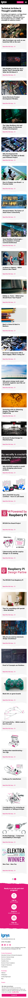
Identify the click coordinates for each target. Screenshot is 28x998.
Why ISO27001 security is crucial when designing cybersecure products (14, 468)
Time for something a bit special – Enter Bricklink (13, 609)
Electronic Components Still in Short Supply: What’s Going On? (13, 353)
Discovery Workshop (6, 959)
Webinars (3, 972)
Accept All (14, 995)
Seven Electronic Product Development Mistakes (11, 98)
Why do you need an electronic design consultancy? (13, 638)
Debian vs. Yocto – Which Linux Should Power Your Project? (13, 297)
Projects (3, 982)
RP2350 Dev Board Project (12, 523)
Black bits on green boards (12, 694)
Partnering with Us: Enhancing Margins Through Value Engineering (13, 411)
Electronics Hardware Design (7, 957)
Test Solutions (4, 966)
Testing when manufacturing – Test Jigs (13, 751)
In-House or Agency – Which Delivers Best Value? (12, 268)
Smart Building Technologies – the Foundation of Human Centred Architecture (13, 240)
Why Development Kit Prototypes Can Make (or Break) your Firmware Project (13, 155)
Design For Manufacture (6, 965)
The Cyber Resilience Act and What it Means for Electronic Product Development (12, 127)
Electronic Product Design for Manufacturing (12, 439)
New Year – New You (10, 864)
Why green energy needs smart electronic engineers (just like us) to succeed (14, 383)
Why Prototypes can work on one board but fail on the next (14, 41)
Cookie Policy (15, 992)
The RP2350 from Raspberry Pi (13, 580)
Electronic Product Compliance (8, 963)
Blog (2, 978)
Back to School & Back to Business (11, 325)
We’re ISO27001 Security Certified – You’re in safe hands (13, 496)
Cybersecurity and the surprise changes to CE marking (13, 552)
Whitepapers (4, 974)
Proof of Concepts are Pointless (13, 665)
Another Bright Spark (6, 976)
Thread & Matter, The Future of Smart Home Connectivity (13, 211)
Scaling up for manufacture (12, 779)
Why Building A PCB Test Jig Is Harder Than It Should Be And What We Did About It (13, 70)
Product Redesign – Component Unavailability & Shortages (13, 836)
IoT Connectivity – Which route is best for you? (14, 723)
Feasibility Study (5, 961)
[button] (25, 2)
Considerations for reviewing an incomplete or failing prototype (13, 808)
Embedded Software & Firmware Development (11, 955)
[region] (14, 991)
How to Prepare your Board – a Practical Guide (13, 183)
